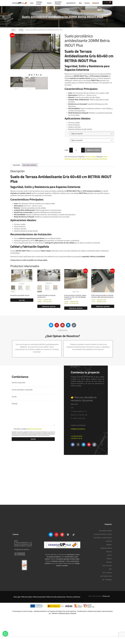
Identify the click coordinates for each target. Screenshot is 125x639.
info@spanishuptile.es (78, 429)
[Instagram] (57, 325)
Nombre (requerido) (18, 383)
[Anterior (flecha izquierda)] (3, 319)
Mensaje (14, 404)
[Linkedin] (68, 325)
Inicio (31, 3)
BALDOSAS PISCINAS (58, 3)
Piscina (89, 159)
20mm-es (88, 157)
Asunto (14, 397)
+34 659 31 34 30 (76, 438)
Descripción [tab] (16, 165)
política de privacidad (35, 429)
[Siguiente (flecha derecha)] (122, 319)
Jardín (79, 159)
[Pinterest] (62, 325)
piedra (84, 159)
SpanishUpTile (70, 3)
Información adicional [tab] (29, 165)
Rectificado (103, 159)
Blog (80, 3)
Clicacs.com (106, 596)
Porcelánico (95, 159)
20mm (105, 157)
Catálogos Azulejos (39, 3)
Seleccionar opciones (48, 306)
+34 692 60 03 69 (76, 436)
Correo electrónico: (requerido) (22, 390)
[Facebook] (51, 325)
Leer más (22, 300)
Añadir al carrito (93, 150)
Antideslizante (69, 159)
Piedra (21, 30)
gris (75, 159)
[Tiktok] (74, 325)
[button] (57, 36)
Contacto (87, 3)
